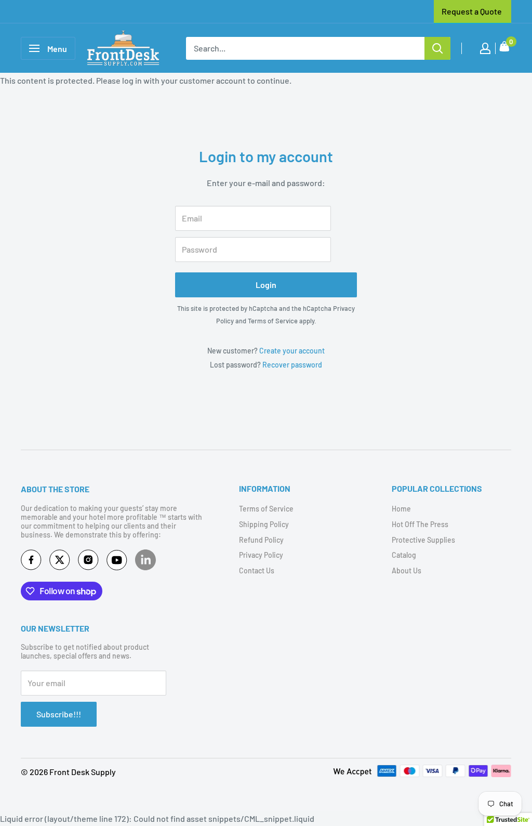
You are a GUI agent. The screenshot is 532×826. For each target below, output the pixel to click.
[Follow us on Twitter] (59, 562)
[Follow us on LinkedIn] (145, 559)
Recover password (292, 364)
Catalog (404, 554)
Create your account (292, 350)
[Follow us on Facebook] (31, 562)
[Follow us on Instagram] (88, 562)
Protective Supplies (423, 539)
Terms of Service (273, 321)
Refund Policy (261, 539)
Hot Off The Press (420, 524)
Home (401, 508)
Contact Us (256, 570)
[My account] (485, 48)
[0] (504, 48)
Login (266, 285)
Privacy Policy (261, 554)
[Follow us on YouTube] (117, 562)
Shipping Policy (264, 524)
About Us (406, 570)
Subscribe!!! (58, 714)
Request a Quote (472, 11)
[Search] (437, 48)
